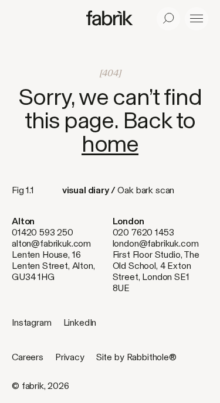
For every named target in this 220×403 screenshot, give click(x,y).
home (110, 143)
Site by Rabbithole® (136, 357)
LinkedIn (80, 322)
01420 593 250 (42, 232)
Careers (27, 357)
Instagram (32, 322)
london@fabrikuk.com (156, 243)
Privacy (69, 357)
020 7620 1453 (143, 232)
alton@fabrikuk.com (51, 243)
